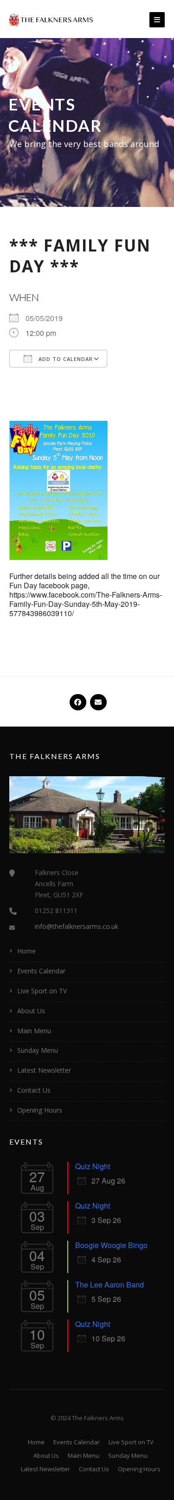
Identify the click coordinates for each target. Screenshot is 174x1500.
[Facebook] (77, 698)
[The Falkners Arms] (51, 19)
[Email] (97, 698)
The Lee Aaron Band (109, 1284)
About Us (31, 1010)
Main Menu (34, 1030)
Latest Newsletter (44, 1070)
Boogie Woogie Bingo (111, 1245)
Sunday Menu (37, 1050)
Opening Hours (39, 1110)
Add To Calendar (65, 358)
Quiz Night (92, 1166)
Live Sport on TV (42, 990)
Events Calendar (41, 970)
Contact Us (34, 1090)
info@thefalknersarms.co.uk (76, 926)
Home (26, 950)
